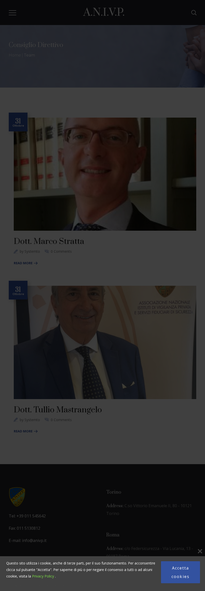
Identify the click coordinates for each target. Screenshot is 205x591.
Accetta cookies (181, 572)
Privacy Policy (43, 576)
